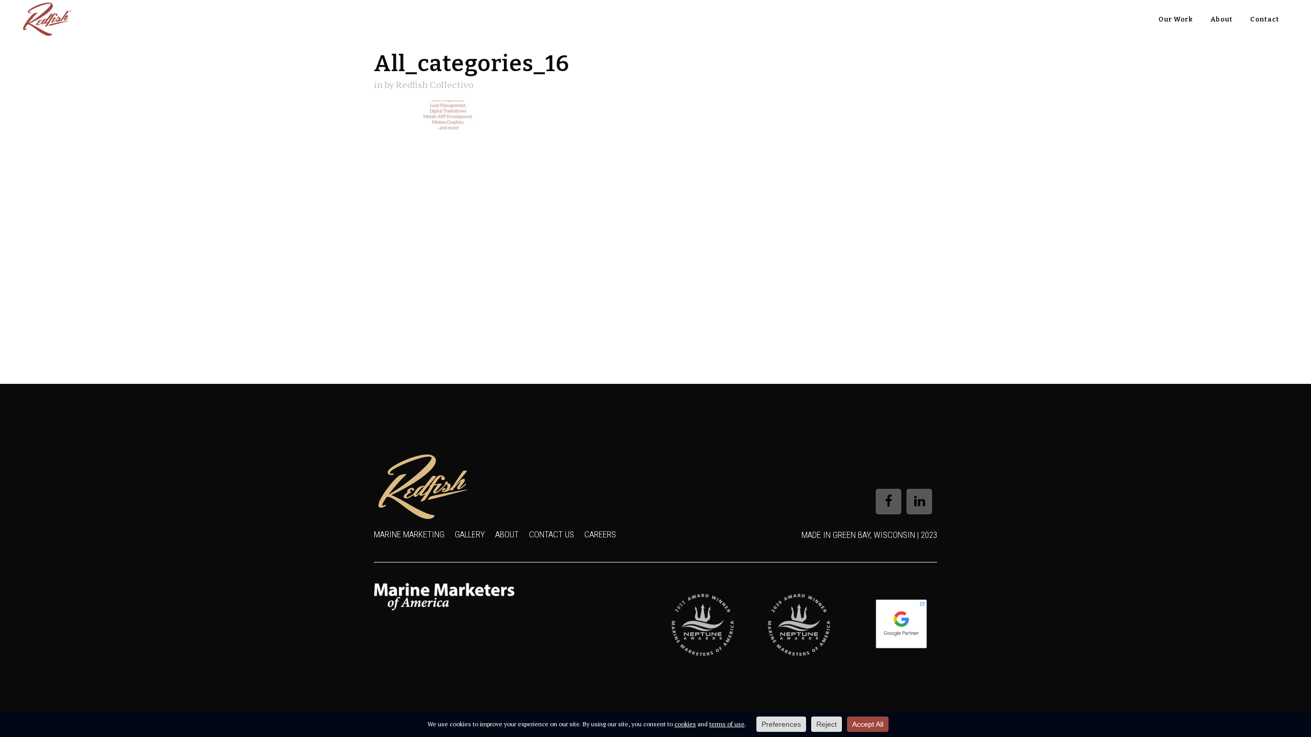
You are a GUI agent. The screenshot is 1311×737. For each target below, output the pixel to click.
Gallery (470, 534)
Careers (600, 534)
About (507, 534)
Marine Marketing (409, 534)
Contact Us (551, 534)
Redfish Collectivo (434, 84)
